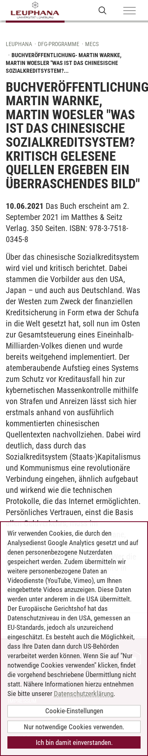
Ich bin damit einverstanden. (74, 742)
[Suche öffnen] (102, 10)
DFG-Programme (58, 44)
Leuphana (19, 44)
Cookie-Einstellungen (74, 711)
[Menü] (129, 11)
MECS (92, 44)
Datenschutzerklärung (83, 693)
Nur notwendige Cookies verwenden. (74, 727)
